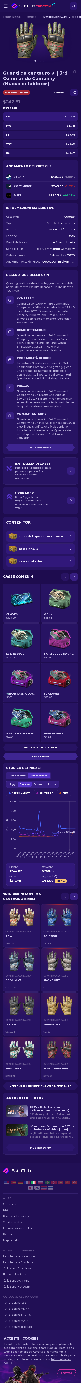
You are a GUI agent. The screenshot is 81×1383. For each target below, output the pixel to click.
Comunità (9, 1204)
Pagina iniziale (12, 17)
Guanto (31, 17)
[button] (21, 925)
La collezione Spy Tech (18, 1262)
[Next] (74, 577)
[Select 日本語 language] (30, 1187)
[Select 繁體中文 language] (74, 1182)
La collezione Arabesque (19, 1256)
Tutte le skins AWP (15, 1320)
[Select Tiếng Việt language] (60, 1182)
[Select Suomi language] (50, 1187)
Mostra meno (40, 447)
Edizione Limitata (14, 1274)
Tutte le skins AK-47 (16, 1308)
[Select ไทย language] (43, 1187)
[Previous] (65, 577)
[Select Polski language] (40, 1182)
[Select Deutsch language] (20, 1182)
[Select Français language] (27, 1182)
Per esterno (17, 775)
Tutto (52, 784)
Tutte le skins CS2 (14, 1302)
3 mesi (38, 784)
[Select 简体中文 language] (67, 1182)
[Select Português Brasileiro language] (47, 1182)
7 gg (12, 784)
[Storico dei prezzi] (51, 166)
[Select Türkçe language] (54, 1182)
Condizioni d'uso (13, 1222)
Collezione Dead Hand (17, 1268)
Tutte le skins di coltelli (17, 1326)
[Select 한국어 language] (37, 1187)
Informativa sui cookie (17, 1228)
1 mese (25, 784)
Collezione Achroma (16, 1280)
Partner (8, 1234)
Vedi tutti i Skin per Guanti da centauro (41, 1085)
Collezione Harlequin (16, 1286)
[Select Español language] (13, 1182)
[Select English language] (6, 1182)
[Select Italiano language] (33, 1182)
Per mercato (39, 775)
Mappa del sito (12, 1240)
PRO (6, 1210)
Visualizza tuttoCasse (41, 747)
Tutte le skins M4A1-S (17, 1314)
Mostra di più (40, 1147)
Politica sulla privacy (16, 1216)
